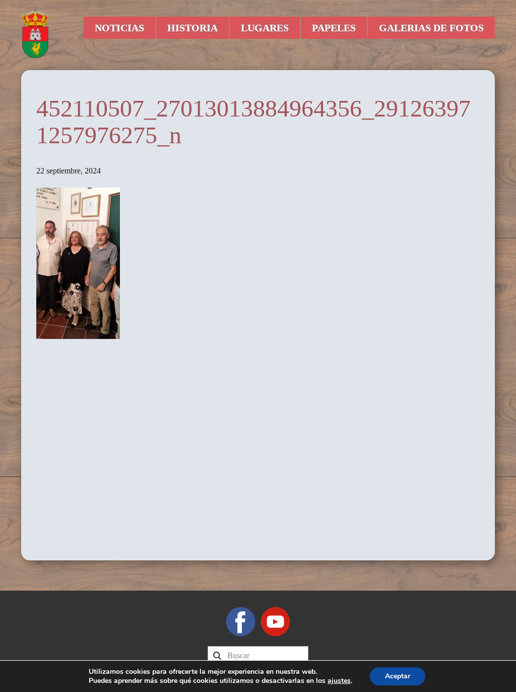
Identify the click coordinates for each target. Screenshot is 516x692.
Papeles (334, 27)
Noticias (119, 27)
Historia (192, 27)
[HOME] (35, 33)
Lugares (265, 27)
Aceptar (397, 676)
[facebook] (240, 622)
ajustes (339, 680)
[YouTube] (275, 622)
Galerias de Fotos (431, 27)
